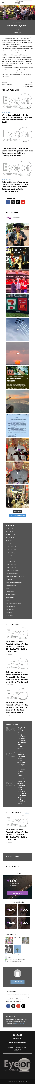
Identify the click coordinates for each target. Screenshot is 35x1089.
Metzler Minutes (11, 585)
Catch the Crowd (11, 532)
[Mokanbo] (17, 938)
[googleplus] (18, 1006)
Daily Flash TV (10, 538)
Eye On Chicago (11, 553)
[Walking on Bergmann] (9, 940)
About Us (17, 1050)
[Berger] (8, 957)
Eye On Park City (11, 567)
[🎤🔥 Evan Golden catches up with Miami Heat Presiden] (17, 449)
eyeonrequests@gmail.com (17, 1042)
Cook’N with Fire (11, 535)
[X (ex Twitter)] (13, 202)
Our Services (21, 1047)
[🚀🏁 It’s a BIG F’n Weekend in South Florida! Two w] (17, 329)
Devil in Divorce (10, 541)
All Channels (9, 529)
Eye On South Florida (12, 570)
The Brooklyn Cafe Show (13, 603)
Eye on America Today (12, 544)
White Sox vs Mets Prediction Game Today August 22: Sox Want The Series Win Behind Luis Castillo (17, 118)
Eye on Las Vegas (11, 559)
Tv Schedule (9, 615)
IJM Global (9, 579)
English (20, 1)
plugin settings (19, 1023)
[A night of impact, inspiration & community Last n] (17, 234)
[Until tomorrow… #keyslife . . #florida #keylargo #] (17, 353)
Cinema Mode (17, 32)
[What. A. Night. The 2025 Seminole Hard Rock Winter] (17, 258)
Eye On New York (11, 564)
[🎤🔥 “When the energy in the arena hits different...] (17, 473)
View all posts (17, 981)
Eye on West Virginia (12, 573)
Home (10, 1047)
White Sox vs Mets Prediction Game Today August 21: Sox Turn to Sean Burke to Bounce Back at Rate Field (17, 707)
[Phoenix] (17, 949)
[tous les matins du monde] (13, 961)
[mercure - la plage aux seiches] (15, 959)
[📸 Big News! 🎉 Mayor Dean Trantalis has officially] (17, 425)
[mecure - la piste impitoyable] (14, 954)
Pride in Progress (11, 594)
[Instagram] (18, 202)
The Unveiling (10, 609)
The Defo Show (10, 606)
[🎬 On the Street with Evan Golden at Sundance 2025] (17, 496)
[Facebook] (8, 202)
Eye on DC (9, 556)
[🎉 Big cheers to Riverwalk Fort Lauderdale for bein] (17, 377)
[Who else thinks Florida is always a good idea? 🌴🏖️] (17, 401)
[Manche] (25, 940)
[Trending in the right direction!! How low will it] (17, 305)
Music (7, 588)
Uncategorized (17, 23)
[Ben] (9, 949)
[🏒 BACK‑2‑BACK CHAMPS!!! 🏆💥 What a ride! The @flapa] (17, 281)
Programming (10, 597)
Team (7, 600)
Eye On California (11, 547)
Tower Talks (9, 612)
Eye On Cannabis (11, 550)
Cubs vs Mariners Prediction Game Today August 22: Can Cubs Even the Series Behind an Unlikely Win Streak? (17, 152)
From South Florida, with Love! (15, 576)
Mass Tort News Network (13, 582)
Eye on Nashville (11, 562)
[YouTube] (23, 202)
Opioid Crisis (10, 591)
